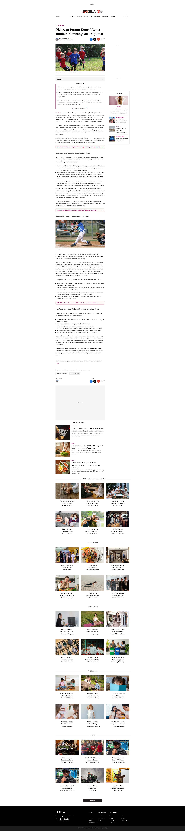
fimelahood (105, 16)
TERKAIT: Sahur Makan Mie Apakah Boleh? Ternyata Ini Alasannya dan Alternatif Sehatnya (78, 302)
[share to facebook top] (91, 39)
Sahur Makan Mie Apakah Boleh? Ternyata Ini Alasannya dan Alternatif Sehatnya (85, 465)
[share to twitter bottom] (94, 381)
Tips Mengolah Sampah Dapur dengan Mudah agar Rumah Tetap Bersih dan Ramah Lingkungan (92, 567)
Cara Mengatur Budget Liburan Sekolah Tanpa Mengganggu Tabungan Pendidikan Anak (67, 503)
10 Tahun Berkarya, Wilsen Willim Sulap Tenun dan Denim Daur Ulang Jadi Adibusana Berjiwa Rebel (118, 596)
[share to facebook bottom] (91, 381)
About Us (90, 816)
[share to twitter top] (94, 39)
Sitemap (99, 820)
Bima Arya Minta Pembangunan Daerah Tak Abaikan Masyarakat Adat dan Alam (118, 788)
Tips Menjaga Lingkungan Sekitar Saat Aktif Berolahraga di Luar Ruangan (92, 596)
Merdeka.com (112, 822)
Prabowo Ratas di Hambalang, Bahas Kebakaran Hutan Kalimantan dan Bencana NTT (67, 760)
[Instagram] (60, 819)
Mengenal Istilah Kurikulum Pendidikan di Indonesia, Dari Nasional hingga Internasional (92, 660)
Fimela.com (111, 820)
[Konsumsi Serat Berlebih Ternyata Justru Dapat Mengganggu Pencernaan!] (63, 449)
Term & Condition (101, 818)
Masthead (91, 818)
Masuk (123, 16)
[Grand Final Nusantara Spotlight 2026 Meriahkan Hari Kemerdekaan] (112, 139)
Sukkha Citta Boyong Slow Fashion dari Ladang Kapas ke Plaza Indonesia (118, 567)
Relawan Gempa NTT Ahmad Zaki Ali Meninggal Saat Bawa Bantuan (67, 788)
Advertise (90, 820)
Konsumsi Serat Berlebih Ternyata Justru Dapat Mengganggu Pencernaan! (87, 446)
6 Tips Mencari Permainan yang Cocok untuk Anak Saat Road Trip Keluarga (118, 531)
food (91, 16)
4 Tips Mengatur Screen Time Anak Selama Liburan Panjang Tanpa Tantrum (67, 531)
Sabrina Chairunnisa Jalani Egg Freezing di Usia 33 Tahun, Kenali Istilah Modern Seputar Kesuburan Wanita (118, 632)
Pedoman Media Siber (93, 822)
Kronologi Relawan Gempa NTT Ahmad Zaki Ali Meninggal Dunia (118, 760)
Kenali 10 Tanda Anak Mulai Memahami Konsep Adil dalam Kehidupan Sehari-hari (67, 696)
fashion (79, 16)
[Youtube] (67, 819)
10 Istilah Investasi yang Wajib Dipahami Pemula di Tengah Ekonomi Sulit (67, 632)
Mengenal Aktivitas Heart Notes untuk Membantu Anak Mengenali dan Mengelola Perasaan (67, 724)
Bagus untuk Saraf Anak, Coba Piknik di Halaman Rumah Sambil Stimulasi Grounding (117, 503)
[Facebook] (57, 819)
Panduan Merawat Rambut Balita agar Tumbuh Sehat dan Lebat (92, 724)
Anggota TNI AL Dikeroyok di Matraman (92, 788)
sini (57, 363)
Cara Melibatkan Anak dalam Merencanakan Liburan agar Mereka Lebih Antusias (92, 503)
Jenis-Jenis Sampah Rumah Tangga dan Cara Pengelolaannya (118, 660)
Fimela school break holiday (93, 478)
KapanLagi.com (124, 820)
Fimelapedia (93, 607)
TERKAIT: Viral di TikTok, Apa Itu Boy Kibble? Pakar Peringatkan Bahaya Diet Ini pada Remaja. (79, 147)
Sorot (93, 735)
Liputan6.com (112, 816)
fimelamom (97, 16)
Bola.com (123, 816)
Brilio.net (122, 818)
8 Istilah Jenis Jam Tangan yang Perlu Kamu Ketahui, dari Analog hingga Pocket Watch (67, 660)
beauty (86, 16)
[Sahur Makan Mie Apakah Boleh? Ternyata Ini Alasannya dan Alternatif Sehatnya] (63, 466)
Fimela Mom (93, 671)
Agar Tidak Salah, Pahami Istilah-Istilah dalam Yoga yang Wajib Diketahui (92, 632)
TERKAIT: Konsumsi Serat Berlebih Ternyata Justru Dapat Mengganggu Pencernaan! (76, 210)
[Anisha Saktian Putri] (57, 39)
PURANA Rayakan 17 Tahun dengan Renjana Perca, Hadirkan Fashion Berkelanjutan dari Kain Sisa (67, 567)
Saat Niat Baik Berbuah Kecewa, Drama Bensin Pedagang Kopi (92, 760)
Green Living (93, 543)
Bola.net (111, 818)
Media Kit (100, 816)
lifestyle (72, 16)
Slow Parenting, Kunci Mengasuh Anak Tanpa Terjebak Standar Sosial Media (118, 724)
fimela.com (86, 827)
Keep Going (92, 800)
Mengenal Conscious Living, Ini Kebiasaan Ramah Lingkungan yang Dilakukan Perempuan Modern (67, 596)
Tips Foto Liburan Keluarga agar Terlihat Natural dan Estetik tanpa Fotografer (92, 531)
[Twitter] (64, 819)
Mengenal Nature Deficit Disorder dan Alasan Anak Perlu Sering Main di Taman (92, 696)
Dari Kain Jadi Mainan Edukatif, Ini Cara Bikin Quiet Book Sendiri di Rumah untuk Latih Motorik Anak (118, 696)
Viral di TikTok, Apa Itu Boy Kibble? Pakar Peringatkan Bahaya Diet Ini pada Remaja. (87, 429)
